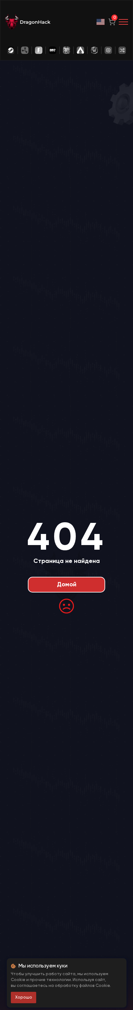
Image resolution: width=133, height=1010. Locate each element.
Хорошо (23, 997)
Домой (66, 585)
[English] (101, 22)
